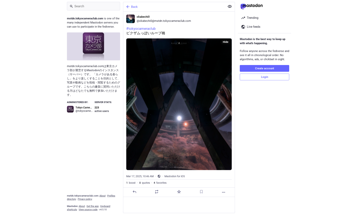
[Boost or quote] (156, 191)
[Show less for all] (230, 6)
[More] (223, 192)
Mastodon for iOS (174, 176)
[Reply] (134, 191)
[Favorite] (179, 191)
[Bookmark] (201, 191)
